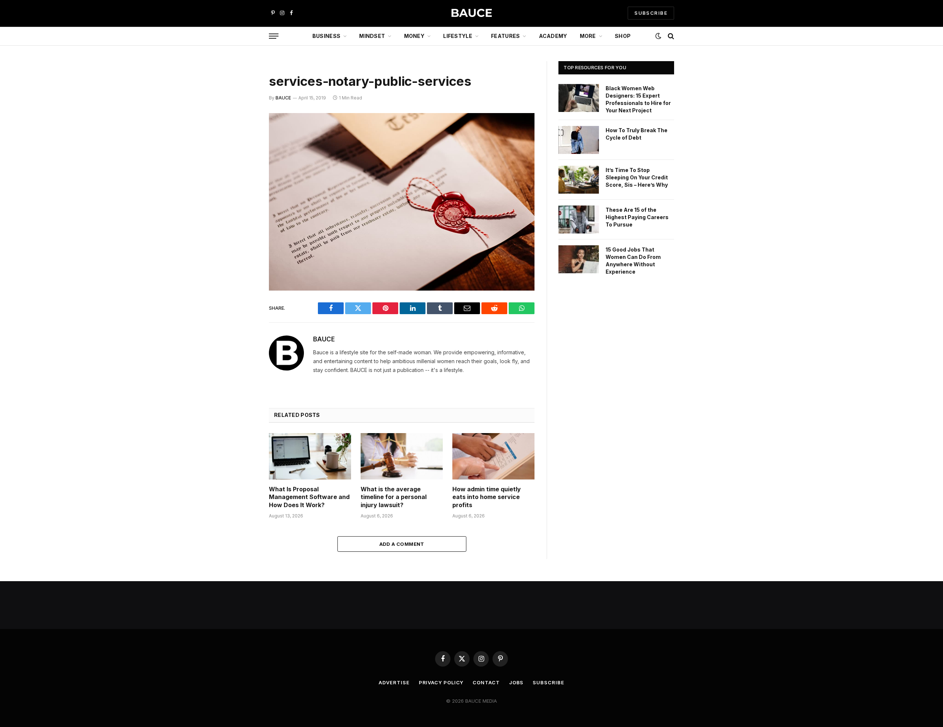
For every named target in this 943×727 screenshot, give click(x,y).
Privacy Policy (441, 682)
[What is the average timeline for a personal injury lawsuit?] (402, 456)
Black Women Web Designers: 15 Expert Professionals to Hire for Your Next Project (638, 99)
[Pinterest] (243, 194)
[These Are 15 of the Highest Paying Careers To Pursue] (578, 219)
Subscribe (548, 682)
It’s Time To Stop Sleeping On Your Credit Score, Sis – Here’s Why (637, 177)
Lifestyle (457, 36)
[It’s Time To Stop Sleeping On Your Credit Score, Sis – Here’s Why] (578, 180)
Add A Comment (401, 544)
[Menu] (273, 36)
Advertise (394, 682)
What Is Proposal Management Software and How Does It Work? (309, 497)
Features (505, 36)
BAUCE (283, 98)
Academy (553, 36)
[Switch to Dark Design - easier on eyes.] (658, 36)
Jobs (516, 682)
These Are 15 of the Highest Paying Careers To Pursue (637, 217)
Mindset (372, 36)
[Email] (243, 213)
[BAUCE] (471, 13)
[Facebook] (243, 137)
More (588, 36)
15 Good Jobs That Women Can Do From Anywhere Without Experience (633, 260)
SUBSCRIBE (650, 13)
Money (414, 36)
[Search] (670, 36)
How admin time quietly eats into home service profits (486, 497)
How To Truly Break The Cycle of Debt (636, 134)
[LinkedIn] (243, 175)
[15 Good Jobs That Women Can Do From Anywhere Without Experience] (578, 259)
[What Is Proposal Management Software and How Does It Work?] (310, 456)
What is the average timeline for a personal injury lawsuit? (394, 497)
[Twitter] (243, 156)
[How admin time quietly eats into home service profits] (493, 456)
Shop (623, 36)
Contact (486, 682)
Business (326, 36)
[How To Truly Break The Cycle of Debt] (578, 140)
